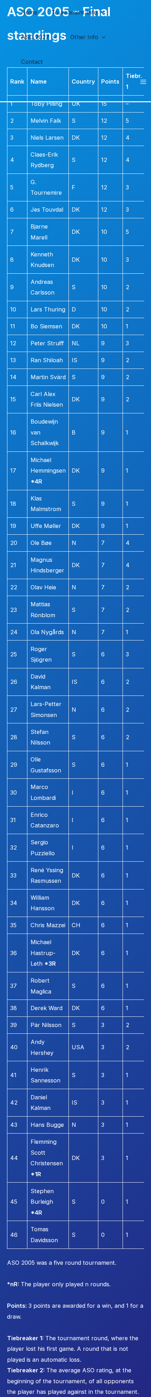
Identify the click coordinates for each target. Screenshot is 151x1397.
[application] (100, 12)
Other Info (84, 37)
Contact (32, 61)
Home (29, 12)
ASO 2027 (35, 37)
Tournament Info (74, 12)
